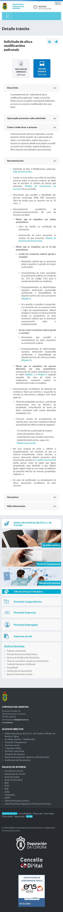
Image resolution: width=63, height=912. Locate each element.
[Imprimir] (49, 41)
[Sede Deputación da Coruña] (31, 846)
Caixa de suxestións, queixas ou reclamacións (28, 661)
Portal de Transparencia (16, 742)
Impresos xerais (12, 745)
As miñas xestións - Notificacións (20, 739)
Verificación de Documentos (18, 760)
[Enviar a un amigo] (56, 41)
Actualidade (12, 667)
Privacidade (7, 816)
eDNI (7, 792)
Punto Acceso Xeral (13, 780)
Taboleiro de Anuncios (15, 754)
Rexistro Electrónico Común (19, 674)
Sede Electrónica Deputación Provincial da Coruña (28, 803)
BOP (7, 783)
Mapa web (38, 813)
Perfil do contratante (16, 651)
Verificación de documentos (19, 671)
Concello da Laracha (14, 771)
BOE (7, 789)
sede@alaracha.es (20, 719)
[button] (58, 3)
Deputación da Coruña (15, 774)
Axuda (29, 816)
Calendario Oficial (13, 748)
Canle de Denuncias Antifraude (21, 664)
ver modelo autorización (44, 460)
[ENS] (31, 893)
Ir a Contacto (7, 722)
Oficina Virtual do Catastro (17, 800)
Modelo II (26, 360)
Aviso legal (49, 813)
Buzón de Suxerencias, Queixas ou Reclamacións (27, 757)
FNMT (7, 797)
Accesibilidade (25, 813)
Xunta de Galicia (12, 777)
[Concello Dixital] (31, 865)
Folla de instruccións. (22, 171)
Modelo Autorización (26, 443)
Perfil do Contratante (14, 751)
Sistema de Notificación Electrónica (23, 657)
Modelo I (26, 298)
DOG (7, 785)
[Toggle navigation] (7, 16)
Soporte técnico (9, 813)
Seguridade (19, 816)
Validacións (10, 794)
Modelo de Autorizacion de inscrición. (37, 239)
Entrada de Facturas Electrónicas (22, 654)
